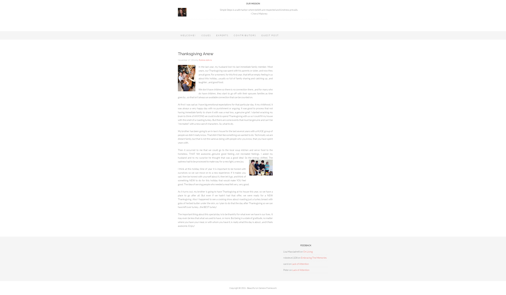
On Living (308, 251)
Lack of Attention (300, 263)
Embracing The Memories (314, 257)
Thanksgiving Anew (195, 53)
